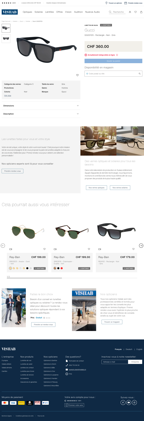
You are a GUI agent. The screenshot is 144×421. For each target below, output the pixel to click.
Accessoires (24, 378)
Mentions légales (7, 416)
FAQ (70, 374)
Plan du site (41, 416)
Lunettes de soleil (26, 364)
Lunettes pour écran (27, 371)
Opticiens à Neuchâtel (51, 385)
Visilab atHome (7, 367)
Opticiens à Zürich (50, 364)
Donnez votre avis (76, 405)
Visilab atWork (6, 364)
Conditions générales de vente (25, 416)
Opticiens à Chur (49, 371)
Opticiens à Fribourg (50, 382)
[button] (130, 12)
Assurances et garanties (28, 382)
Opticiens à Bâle (49, 367)
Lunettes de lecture (27, 375)
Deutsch (129, 349)
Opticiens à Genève (50, 360)
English (139, 349)
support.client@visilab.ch (77, 370)
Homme (28, 21)
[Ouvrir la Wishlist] (135, 12)
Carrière (4, 371)
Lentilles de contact (27, 367)
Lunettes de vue (25, 360)
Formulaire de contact (76, 361)
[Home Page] (10, 12)
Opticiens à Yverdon (50, 378)
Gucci (21, 21)
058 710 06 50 (74, 365)
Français (118, 349)
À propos (5, 360)
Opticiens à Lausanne (51, 375)
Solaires (15, 21)
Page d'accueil (6, 21)
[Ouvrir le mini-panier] (141, 12)
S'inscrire (135, 362)
